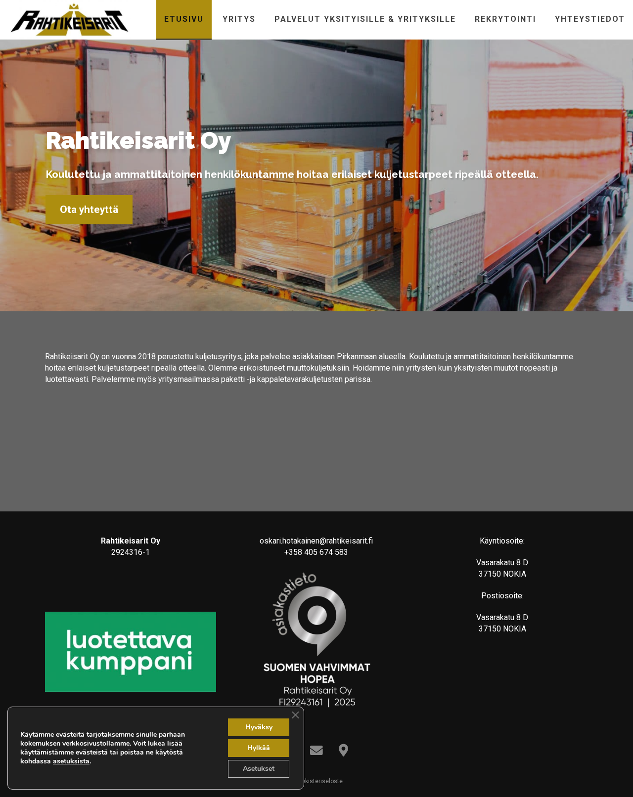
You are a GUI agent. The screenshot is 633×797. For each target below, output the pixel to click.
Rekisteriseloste (319, 781)
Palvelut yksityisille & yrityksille (365, 19)
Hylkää (258, 748)
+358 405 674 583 (316, 552)
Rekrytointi (505, 19)
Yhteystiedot (590, 19)
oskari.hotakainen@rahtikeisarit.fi (316, 540)
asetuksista (71, 761)
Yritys (239, 19)
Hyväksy (258, 727)
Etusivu (184, 19)
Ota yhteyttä (89, 209)
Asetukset (258, 768)
